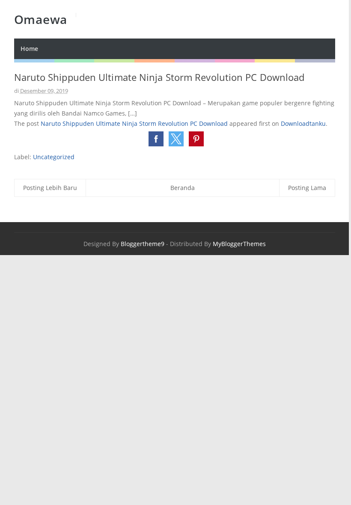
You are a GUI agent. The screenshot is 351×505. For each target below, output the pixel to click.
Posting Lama (307, 188)
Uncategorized (53, 157)
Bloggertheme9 (142, 244)
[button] (156, 138)
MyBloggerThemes (239, 244)
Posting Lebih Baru (50, 188)
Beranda (182, 188)
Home (29, 49)
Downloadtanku (303, 123)
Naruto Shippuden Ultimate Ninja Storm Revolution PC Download (134, 123)
